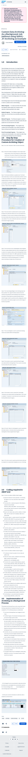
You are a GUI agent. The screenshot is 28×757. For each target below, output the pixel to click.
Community (9, 1)
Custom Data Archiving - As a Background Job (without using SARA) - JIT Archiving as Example (14, 35)
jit (19, 718)
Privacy (6, 743)
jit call (22, 718)
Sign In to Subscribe (20, 41)
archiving (7, 718)
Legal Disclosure (21, 746)
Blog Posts (4, 5)
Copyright (7, 746)
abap (3, 718)
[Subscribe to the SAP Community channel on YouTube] (15, 739)
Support (21, 750)
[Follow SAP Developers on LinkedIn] (17, 739)
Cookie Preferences (7, 753)
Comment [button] (22, 723)
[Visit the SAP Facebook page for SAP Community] (10, 739)
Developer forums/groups (12, 10)
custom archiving (14, 718)
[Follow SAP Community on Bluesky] (12, 739)
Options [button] (15, 44)
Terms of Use (21, 743)
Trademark (7, 750)
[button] (3, 50)
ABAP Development (5, 55)
